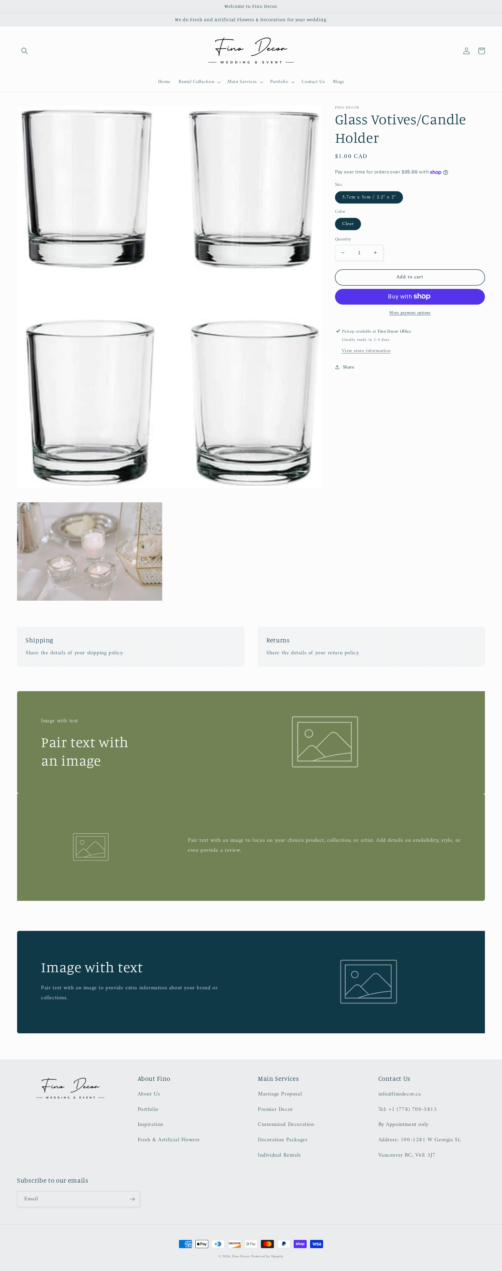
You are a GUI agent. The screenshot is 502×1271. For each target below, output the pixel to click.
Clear (348, 224)
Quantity (343, 239)
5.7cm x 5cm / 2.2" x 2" (369, 197)
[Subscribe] (132, 1199)
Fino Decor (241, 1256)
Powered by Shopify (267, 1256)
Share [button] (348, 367)
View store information (366, 350)
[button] (24, 50)
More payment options (409, 313)
